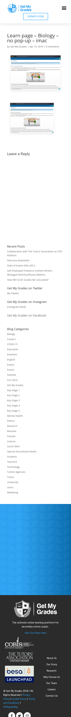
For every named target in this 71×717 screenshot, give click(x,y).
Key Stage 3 (13, 400)
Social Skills (13, 446)
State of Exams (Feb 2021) (21, 265)
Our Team (51, 683)
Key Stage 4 (13, 405)
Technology (13, 466)
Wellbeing (12, 492)
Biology (11, 334)
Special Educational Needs (21, 451)
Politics (11, 420)
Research (12, 426)
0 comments (52, 46)
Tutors (10, 477)
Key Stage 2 (13, 395)
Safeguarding (10, 707)
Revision (11, 431)
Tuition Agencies (16, 471)
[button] (64, 8)
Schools (11, 436)
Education (12, 349)
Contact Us (52, 695)
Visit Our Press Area (35, 633)
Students (12, 456)
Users (10, 487)
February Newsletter (18, 260)
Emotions (12, 354)
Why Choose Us (51, 677)
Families (11, 374)
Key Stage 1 (13, 390)
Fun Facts (12, 380)
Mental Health (15, 415)
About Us (52, 658)
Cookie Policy (19, 699)
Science (11, 441)
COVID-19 (12, 344)
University (12, 482)
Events (10, 364)
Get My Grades (18, 46)
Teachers (12, 461)
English (11, 359)
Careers (11, 339)
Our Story (51, 664)
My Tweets (13, 293)
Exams (10, 369)
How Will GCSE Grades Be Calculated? (28, 279)
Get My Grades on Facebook (26, 315)
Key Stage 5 (13, 410)
